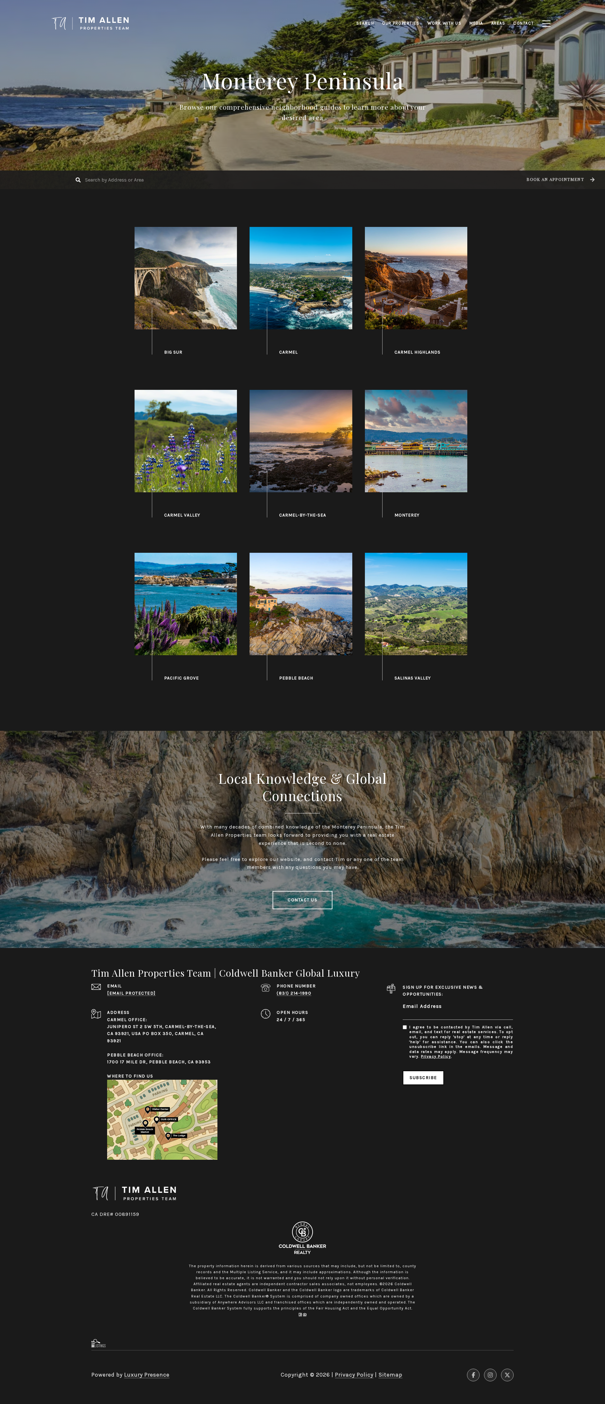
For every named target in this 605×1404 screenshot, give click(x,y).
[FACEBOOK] (473, 1375)
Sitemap (390, 1374)
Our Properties (400, 23)
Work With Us (444, 23)
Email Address (422, 1006)
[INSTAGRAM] (490, 1375)
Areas (498, 23)
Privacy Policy (436, 1056)
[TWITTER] (507, 1375)
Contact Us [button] (302, 900)
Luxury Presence (147, 1374)
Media (476, 23)
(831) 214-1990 (294, 993)
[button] (560, 179)
